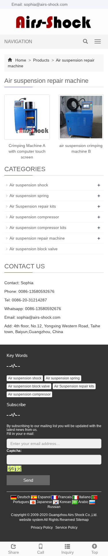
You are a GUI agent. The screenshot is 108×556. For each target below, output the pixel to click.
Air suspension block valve (34, 249)
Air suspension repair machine (37, 238)
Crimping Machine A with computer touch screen (27, 151)
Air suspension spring (29, 195)
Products (41, 60)
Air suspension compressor (34, 217)
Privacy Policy (42, 528)
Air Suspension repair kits (33, 206)
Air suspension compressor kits (38, 227)
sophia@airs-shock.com (38, 317)
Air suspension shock (29, 185)
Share (13, 552)
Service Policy (66, 528)
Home (20, 60)
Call (40, 552)
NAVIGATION (18, 41)
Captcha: (14, 451)
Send (28, 480)
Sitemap (82, 520)
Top (94, 552)
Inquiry (67, 552)
